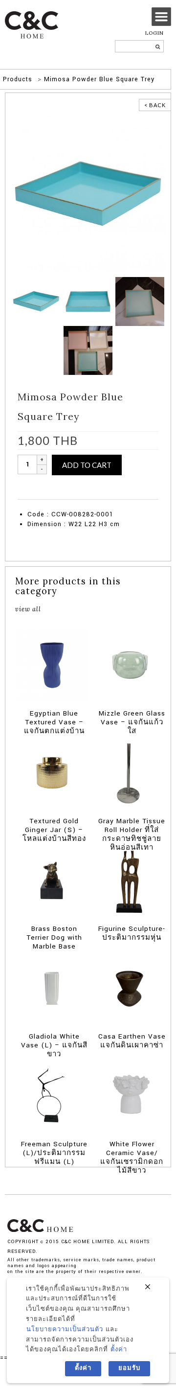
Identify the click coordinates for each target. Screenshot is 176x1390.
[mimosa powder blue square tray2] (88, 193)
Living (82, 494)
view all (28, 609)
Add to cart (86, 465)
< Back (155, 105)
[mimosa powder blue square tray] (88, 301)
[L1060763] (88, 350)
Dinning (60, 494)
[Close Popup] (147, 1287)
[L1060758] (140, 301)
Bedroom (102, 484)
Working (121, 494)
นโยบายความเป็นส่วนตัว (64, 1329)
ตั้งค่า (118, 1349)
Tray (100, 494)
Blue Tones (32, 494)
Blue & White (134, 484)
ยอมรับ (129, 1368)
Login (154, 33)
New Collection (68, 484)
